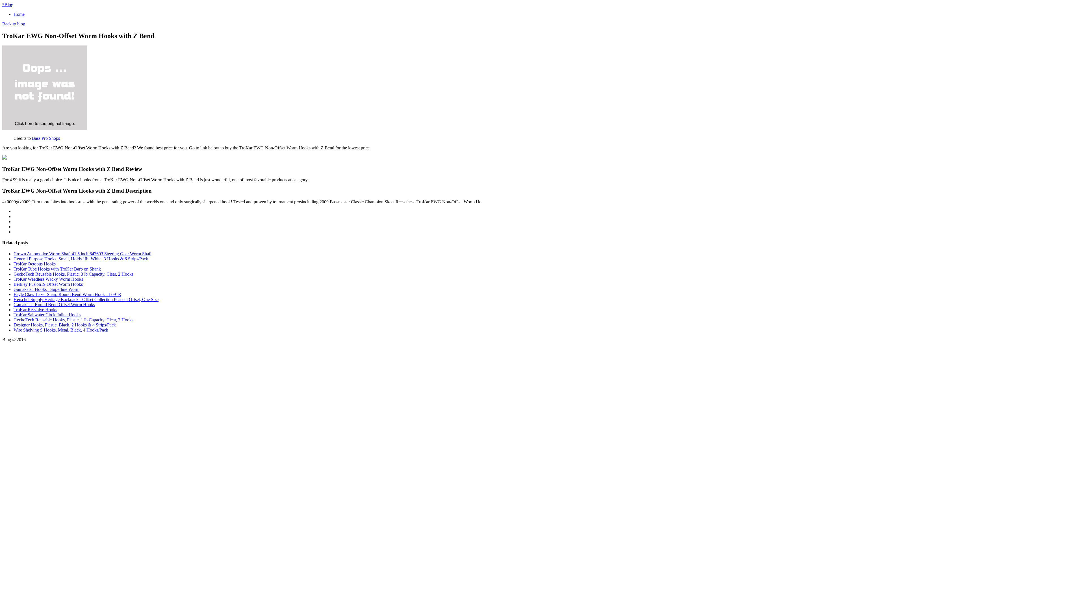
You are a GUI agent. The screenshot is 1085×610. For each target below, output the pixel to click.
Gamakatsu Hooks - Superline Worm (46, 289)
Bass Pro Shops (46, 138)
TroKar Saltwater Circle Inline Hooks (47, 314)
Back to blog (13, 23)
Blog (7, 4)
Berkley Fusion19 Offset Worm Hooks (48, 284)
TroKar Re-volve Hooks (35, 309)
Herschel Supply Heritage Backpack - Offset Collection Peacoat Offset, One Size (86, 299)
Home (19, 14)
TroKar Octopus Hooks (35, 264)
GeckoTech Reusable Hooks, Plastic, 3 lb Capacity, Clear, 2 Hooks (73, 274)
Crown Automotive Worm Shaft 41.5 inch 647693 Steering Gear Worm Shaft (82, 253)
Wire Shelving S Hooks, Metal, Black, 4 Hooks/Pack (61, 330)
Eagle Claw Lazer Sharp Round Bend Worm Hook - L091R (67, 294)
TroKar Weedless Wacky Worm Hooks (48, 279)
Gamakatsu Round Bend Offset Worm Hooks (54, 304)
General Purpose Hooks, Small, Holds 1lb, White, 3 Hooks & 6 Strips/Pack (81, 258)
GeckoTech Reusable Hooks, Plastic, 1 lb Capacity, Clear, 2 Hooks (73, 319)
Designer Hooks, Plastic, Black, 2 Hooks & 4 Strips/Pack (65, 325)
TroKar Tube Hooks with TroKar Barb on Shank (57, 269)
